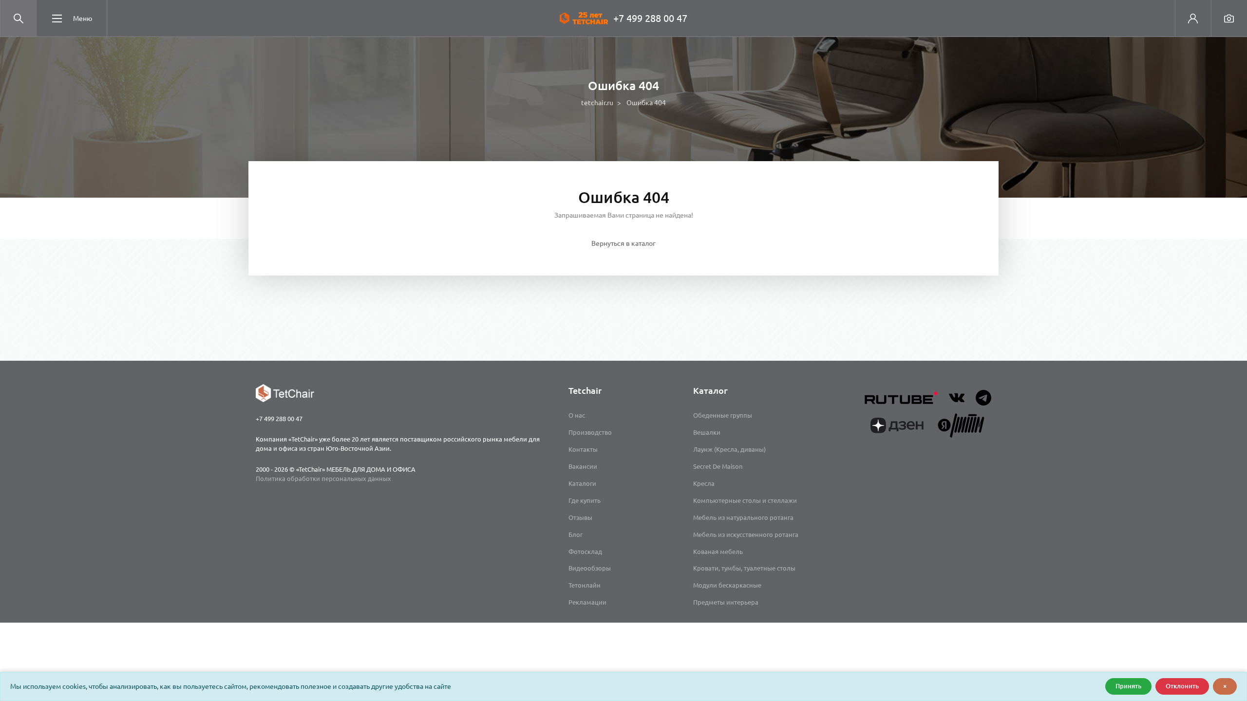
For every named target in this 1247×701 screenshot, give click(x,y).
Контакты (583, 449)
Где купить (584, 500)
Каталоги (582, 483)
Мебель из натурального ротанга (743, 517)
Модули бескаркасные (727, 585)
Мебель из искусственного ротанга (745, 534)
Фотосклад (585, 551)
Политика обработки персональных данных (323, 478)
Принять (1128, 686)
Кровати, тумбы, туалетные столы (744, 568)
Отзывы (580, 517)
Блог (575, 534)
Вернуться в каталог (623, 243)
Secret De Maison (717, 466)
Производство (590, 432)
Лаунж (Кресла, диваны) (729, 449)
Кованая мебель (718, 551)
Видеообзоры (589, 568)
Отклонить (1182, 686)
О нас (576, 415)
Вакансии (582, 466)
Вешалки (706, 432)
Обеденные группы (722, 415)
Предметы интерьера (725, 602)
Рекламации (587, 602)
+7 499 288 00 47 (650, 18)
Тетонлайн (584, 585)
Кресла (704, 483)
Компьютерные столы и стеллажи (745, 500)
